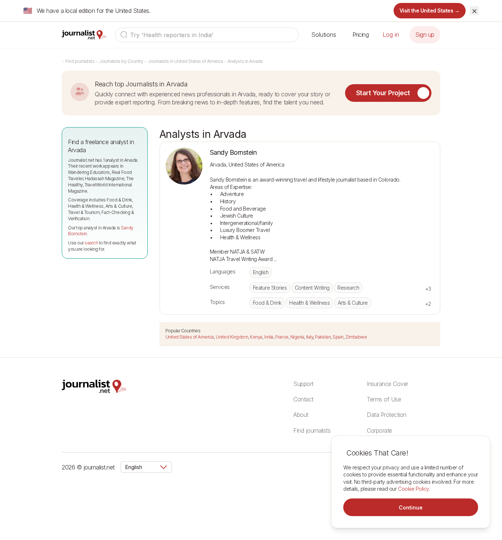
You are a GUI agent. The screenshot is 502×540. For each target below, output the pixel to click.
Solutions (323, 34)
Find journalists (79, 61)
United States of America (189, 337)
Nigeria (297, 337)
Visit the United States (429, 10)
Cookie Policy (413, 489)
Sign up (424, 34)
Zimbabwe (356, 337)
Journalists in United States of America (185, 61)
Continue (411, 507)
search (91, 243)
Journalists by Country (121, 61)
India (268, 337)
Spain (338, 337)
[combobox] (207, 35)
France (281, 337)
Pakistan (323, 337)
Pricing (360, 34)
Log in (391, 34)
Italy (309, 337)
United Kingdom (232, 337)
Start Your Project (383, 93)
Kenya (256, 337)
